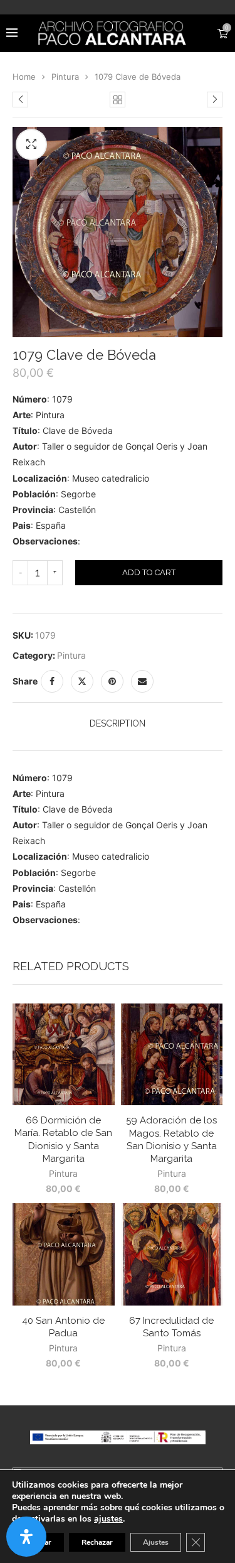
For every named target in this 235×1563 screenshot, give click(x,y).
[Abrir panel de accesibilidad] (26, 1537)
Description (117, 723)
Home (24, 77)
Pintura (65, 77)
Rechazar (97, 1542)
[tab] (117, 723)
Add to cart (148, 572)
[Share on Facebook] (52, 681)
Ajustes (156, 1542)
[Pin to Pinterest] (112, 681)
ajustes (108, 1519)
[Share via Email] (142, 681)
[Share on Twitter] (82, 681)
